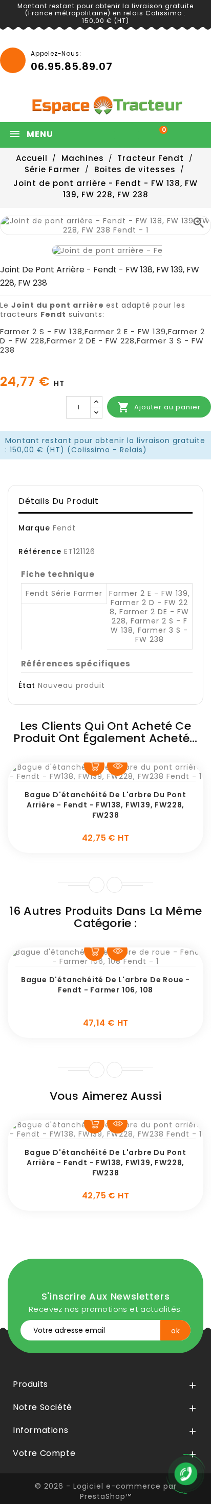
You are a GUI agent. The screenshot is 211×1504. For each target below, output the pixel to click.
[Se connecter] (129, 135)
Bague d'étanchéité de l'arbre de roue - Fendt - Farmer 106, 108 (105, 985)
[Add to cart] (94, 765)
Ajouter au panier (159, 407)
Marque (34, 528)
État (26, 685)
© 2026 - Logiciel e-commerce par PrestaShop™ (106, 1491)
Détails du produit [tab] (58, 501)
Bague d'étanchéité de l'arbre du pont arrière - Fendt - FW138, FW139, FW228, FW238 (105, 805)
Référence (39, 551)
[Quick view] (117, 765)
